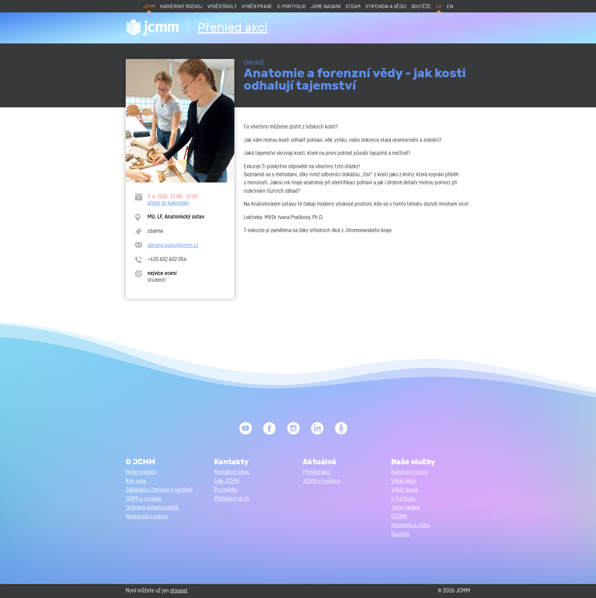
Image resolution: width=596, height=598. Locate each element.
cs (439, 6)
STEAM (352, 6)
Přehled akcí (232, 28)
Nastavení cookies (147, 516)
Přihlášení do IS (231, 499)
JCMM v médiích (322, 481)
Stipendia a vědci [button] (410, 525)
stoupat (178, 591)
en (450, 6)
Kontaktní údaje (232, 472)
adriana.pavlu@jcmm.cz (172, 245)
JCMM (149, 6)
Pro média (225, 490)
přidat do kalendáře (168, 203)
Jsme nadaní (326, 6)
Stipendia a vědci (385, 6)
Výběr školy (222, 6)
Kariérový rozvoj (181, 6)
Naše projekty (141, 472)
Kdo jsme (136, 481)
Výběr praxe (257, 6)
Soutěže (421, 6)
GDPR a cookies (143, 499)
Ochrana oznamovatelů (152, 507)
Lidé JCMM (226, 481)
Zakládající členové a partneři (159, 490)
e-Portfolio (291, 6)
